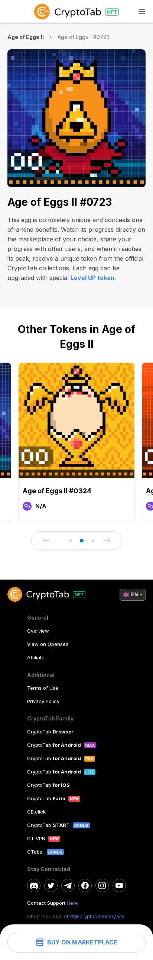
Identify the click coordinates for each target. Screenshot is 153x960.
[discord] (33, 885)
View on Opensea (48, 644)
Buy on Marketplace (82, 942)
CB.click (36, 812)
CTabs (35, 852)
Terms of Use (42, 688)
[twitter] (51, 885)
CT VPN (36, 838)
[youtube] (119, 885)
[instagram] (102, 885)
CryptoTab (50, 732)
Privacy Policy (43, 701)
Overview (38, 631)
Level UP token (92, 277)
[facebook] (85, 885)
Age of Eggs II (25, 37)
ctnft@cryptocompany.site (94, 916)
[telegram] (68, 885)
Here (72, 903)
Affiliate (36, 657)
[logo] (76, 11)
